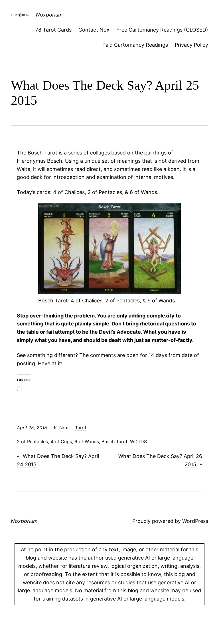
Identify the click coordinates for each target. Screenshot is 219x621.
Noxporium (49, 15)
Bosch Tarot (114, 441)
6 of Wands (86, 441)
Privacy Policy (191, 45)
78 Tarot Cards (53, 30)
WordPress (195, 521)
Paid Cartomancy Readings (135, 45)
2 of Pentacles (32, 441)
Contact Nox (94, 30)
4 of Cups (61, 441)
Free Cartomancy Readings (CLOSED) (162, 30)
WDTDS (138, 441)
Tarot (80, 427)
